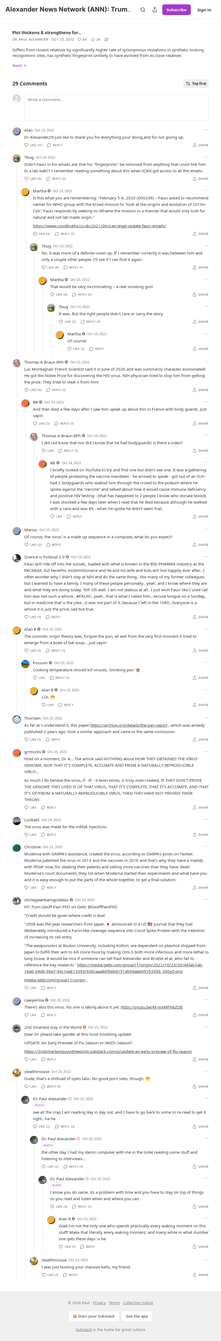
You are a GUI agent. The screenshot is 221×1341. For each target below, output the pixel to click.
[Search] (142, 9)
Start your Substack (96, 1316)
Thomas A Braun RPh (44, 362)
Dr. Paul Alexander (30, 39)
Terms (114, 1302)
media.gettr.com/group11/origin (54, 980)
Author (40, 1105)
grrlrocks (32, 751)
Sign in (204, 9)
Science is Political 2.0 (44, 557)
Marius (30, 529)
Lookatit (31, 819)
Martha (39, 190)
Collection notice (138, 1302)
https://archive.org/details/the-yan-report (128, 725)
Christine (32, 846)
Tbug (29, 157)
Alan (28, 130)
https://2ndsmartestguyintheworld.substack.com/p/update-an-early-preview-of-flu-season (108, 1051)
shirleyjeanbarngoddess (46, 899)
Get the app (137, 1316)
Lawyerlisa (34, 1000)
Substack (84, 1329)
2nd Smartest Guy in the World (53, 1027)
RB (35, 402)
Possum (40, 662)
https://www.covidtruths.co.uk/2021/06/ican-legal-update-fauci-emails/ (99, 225)
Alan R (30, 629)
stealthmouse (36, 1071)
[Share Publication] (154, 9)
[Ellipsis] (206, 130)
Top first (199, 83)
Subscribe (177, 9)
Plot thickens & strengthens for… (46, 32)
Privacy (99, 1302)
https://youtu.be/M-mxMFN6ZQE (152, 1007)
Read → (19, 65)
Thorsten (32, 718)
